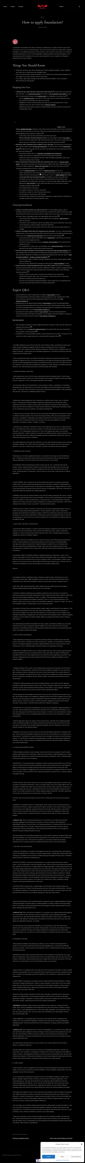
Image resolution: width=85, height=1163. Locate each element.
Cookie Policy (59, 1160)
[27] (28, 272)
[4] (64, 142)
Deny (62, 1156)
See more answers (18, 320)
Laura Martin (51, 295)
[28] (31, 327)
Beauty (42, 17)
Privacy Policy (66, 1160)
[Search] (79, 6)
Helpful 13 (46, 310)
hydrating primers (29, 171)
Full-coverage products (61, 250)
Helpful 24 (25, 301)
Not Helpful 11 (44, 316)
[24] (59, 216)
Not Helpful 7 (39, 310)
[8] (38, 185)
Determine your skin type (34, 236)
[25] (63, 235)
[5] (20, 148)
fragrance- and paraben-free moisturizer (50, 153)
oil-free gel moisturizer (40, 146)
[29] (36, 331)
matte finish (51, 238)
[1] (53, 91)
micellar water (41, 96)
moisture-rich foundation (50, 242)
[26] (49, 256)
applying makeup (50, 105)
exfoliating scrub (29, 98)
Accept (49, 1156)
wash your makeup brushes (37, 329)
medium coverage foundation (38, 257)
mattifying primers (49, 171)
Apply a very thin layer (41, 166)
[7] (43, 168)
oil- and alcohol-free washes (57, 94)
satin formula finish (57, 246)
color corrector (30, 183)
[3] (43, 133)
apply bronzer (64, 218)
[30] (60, 336)
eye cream (66, 138)
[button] (82, 1144)
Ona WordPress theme (16, 1155)
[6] (31, 151)
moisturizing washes (34, 94)
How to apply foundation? (20, 1134)
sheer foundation (59, 263)
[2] (66, 96)
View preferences (76, 1156)
